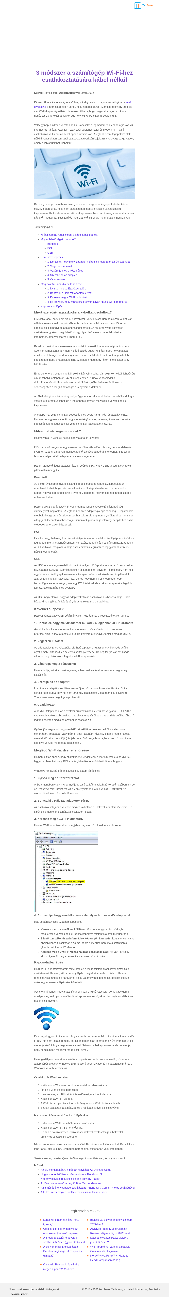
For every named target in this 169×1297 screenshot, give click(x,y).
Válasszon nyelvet (19, 1294)
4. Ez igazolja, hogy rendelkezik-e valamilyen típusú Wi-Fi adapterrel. (87, 301)
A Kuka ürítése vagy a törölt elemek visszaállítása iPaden (74, 1192)
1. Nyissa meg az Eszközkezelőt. (66, 288)
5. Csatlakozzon (56, 279)
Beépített (52, 243)
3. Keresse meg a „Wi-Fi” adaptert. (67, 297)
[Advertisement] (84, 35)
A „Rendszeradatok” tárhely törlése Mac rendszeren (71, 1183)
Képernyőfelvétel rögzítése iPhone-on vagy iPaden (70, 1178)
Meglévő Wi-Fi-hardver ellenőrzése (61, 284)
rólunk (11, 1289)
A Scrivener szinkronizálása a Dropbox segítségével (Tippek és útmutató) (62, 1251)
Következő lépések (52, 257)
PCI (49, 248)
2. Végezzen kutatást (59, 266)
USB (50, 252)
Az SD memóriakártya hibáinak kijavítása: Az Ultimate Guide (76, 1169)
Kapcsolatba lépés (52, 306)
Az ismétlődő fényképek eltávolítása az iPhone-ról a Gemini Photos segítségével (88, 1187)
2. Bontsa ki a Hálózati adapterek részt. (70, 293)
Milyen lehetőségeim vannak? (58, 239)
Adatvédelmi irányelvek (45, 1289)
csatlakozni (23, 1289)
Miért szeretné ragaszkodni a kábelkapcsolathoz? (70, 234)
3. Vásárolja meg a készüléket (65, 270)
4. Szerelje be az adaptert (62, 275)
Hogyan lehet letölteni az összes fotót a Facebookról (71, 1174)
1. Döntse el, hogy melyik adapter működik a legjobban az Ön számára (88, 261)
